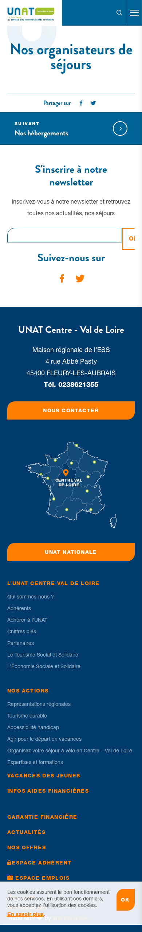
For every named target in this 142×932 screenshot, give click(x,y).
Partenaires (20, 643)
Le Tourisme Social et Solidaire (42, 655)
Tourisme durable (27, 716)
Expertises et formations (35, 762)
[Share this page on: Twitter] (93, 103)
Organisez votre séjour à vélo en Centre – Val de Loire (69, 750)
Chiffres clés (21, 631)
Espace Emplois (42, 878)
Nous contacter (71, 410)
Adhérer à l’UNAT (27, 620)
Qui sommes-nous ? (30, 597)
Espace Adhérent (41, 863)
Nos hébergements (41, 129)
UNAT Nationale (71, 552)
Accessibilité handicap (33, 727)
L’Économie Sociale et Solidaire (43, 666)
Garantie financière (42, 817)
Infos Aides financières (48, 791)
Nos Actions (27, 691)
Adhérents (19, 608)
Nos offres (26, 847)
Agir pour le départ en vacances (44, 739)
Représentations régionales (39, 704)
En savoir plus (25, 914)
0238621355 (78, 384)
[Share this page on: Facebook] (81, 103)
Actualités (26, 832)
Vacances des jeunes (43, 775)
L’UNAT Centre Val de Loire (53, 583)
